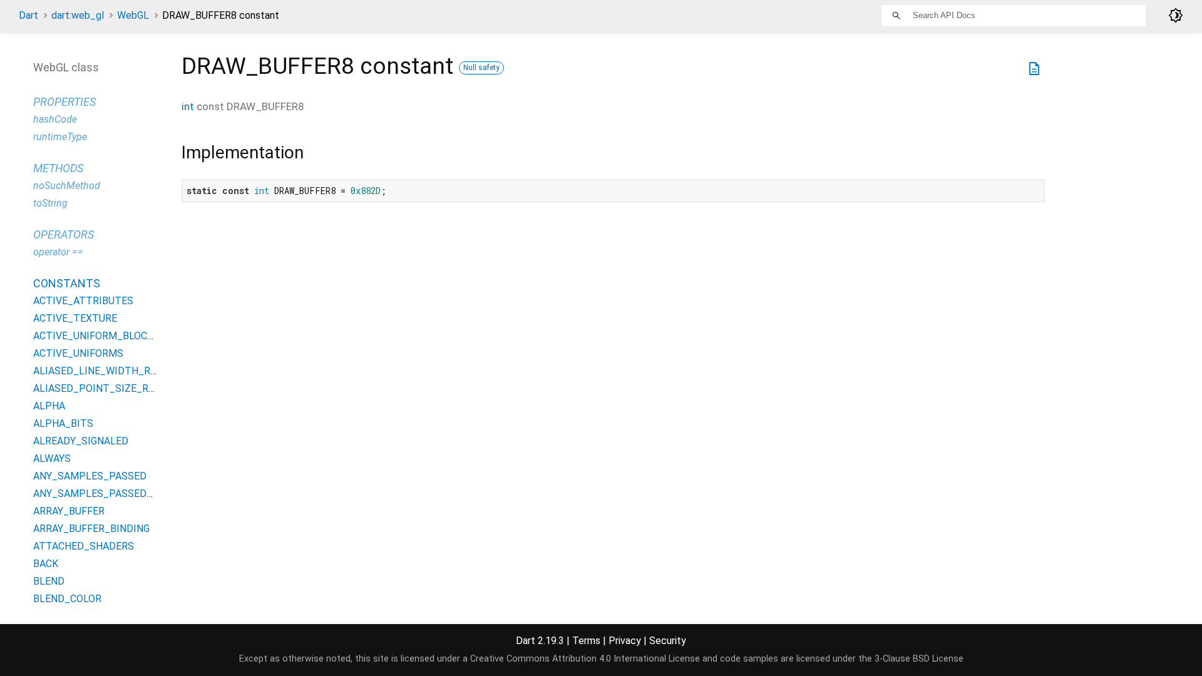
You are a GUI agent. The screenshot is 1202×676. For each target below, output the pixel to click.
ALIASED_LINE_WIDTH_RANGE (104, 371)
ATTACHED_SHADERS (83, 546)
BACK (45, 564)
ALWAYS (52, 458)
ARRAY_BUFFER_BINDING (91, 529)
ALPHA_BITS (63, 423)
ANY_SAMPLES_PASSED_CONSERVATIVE (128, 493)
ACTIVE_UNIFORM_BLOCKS (96, 336)
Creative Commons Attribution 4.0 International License (585, 658)
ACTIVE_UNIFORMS (78, 353)
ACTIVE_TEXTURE (75, 318)
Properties (64, 101)
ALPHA (49, 406)
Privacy (625, 641)
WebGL (133, 15)
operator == (58, 252)
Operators (63, 234)
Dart (28, 15)
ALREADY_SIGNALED (80, 441)
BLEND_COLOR (67, 599)
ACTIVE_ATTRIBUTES (83, 301)
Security (667, 641)
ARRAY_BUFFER (69, 511)
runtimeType (60, 137)
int (188, 106)
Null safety (481, 67)
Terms (586, 641)
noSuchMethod (66, 186)
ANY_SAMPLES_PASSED (89, 476)
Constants (66, 283)
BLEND (48, 581)
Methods (58, 168)
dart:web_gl (77, 15)
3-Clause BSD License (919, 658)
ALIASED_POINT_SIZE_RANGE (103, 388)
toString (50, 203)
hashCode (55, 119)
